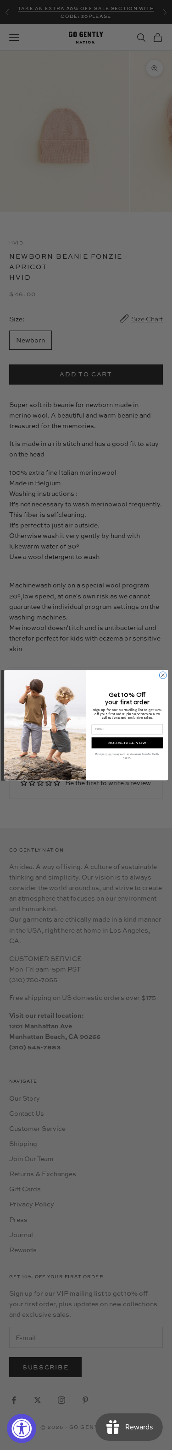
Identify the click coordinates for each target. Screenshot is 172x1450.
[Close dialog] (162, 675)
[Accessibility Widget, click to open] (21, 1428)
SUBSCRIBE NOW (127, 742)
